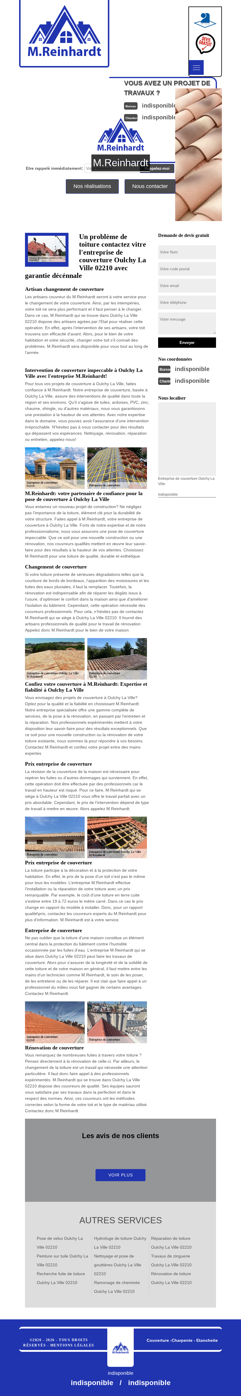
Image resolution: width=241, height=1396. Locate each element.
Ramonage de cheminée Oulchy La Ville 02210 (117, 1287)
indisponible (192, 369)
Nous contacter (150, 186)
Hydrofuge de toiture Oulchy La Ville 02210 (120, 1243)
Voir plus (120, 1175)
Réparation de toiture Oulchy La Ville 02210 (171, 1243)
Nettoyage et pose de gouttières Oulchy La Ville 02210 (117, 1265)
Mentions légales (72, 1345)
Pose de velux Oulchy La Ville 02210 (60, 1243)
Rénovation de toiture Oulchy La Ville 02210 (171, 1278)
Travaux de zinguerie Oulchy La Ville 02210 (171, 1260)
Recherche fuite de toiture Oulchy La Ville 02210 (61, 1278)
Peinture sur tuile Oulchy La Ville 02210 (62, 1260)
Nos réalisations (92, 186)
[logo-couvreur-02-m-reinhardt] (120, 1348)
